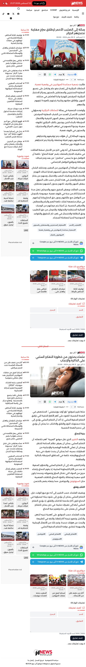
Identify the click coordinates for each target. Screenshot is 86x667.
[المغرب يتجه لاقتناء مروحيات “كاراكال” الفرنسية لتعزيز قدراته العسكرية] (39, 586)
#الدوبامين (41, 534)
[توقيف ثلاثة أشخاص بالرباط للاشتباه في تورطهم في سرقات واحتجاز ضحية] (76, 282)
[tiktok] (3, 14)
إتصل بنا (31, 660)
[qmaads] (43, 653)
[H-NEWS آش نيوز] (76, 3)
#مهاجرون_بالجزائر (57, 235)
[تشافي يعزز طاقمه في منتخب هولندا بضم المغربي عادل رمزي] (39, 282)
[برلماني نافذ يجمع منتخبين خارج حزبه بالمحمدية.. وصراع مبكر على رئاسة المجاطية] (15, 400)
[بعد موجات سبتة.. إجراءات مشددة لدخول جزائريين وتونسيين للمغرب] (15, 113)
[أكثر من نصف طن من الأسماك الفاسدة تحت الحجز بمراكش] (76, 586)
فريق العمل (39, 660)
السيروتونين (75, 481)
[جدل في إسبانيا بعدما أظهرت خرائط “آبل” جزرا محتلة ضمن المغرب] (15, 135)
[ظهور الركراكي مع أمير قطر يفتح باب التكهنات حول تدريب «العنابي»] (15, 125)
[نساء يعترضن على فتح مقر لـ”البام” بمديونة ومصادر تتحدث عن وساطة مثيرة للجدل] (15, 75)
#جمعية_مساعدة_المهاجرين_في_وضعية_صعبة (57, 230)
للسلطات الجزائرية (50, 110)
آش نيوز (72, 25)
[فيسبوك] (18, 14)
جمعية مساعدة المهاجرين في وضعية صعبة (56, 84)
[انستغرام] (11, 18)
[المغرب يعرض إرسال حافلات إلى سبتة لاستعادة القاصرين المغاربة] (15, 100)
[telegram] (55, 74)
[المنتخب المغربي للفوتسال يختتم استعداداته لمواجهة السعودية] (15, 88)
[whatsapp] (50, 74)
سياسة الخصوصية (51, 660)
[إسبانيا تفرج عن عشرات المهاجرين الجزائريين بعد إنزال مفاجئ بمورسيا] (57, 586)
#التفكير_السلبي (55, 534)
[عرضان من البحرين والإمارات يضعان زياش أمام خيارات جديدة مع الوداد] (15, 146)
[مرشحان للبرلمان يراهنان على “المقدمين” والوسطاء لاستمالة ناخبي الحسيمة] (57, 282)
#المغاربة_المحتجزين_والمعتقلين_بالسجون (49, 225)
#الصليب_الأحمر (75, 225)
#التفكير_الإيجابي (70, 534)
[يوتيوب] (8, 14)
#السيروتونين (57, 539)
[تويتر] (13, 14)
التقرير (75, 439)
